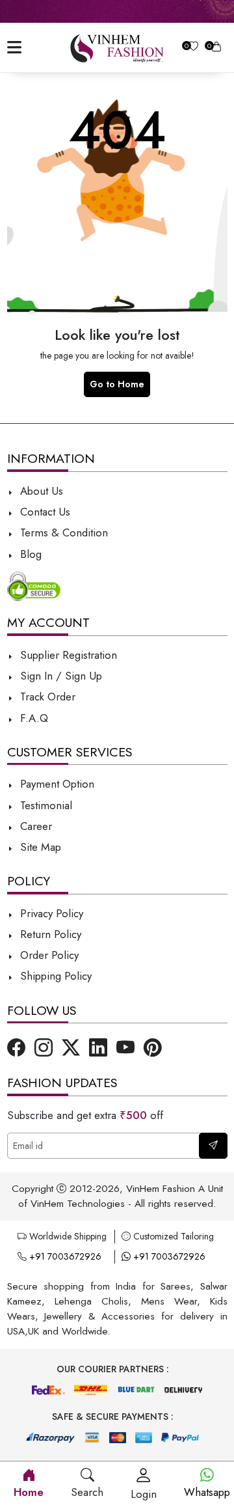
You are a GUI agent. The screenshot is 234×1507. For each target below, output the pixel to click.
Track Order (46, 696)
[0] (193, 48)
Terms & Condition (62, 532)
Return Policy (49, 934)
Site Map (39, 847)
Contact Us (43, 511)
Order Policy (48, 955)
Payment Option (55, 784)
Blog (29, 554)
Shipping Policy (54, 976)
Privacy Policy (50, 913)
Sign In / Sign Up (59, 676)
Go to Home (117, 384)
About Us (40, 491)
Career (34, 826)
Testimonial (46, 805)
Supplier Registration (67, 655)
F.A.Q (32, 718)
